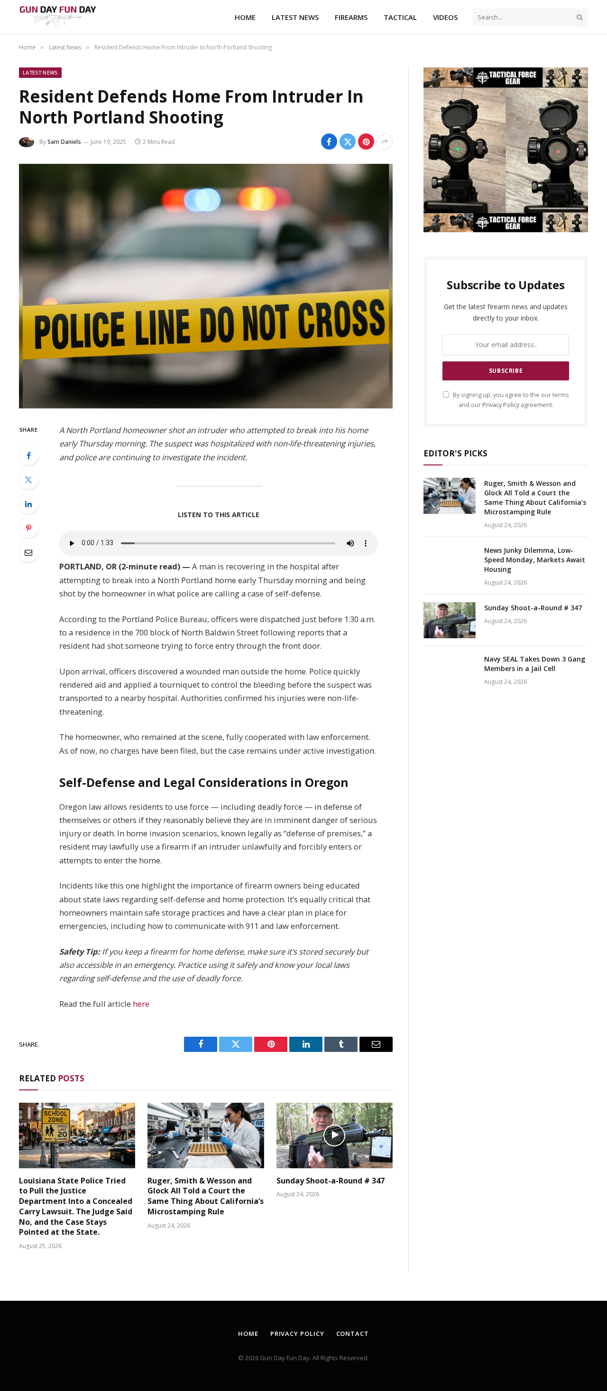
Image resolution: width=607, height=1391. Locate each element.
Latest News (295, 17)
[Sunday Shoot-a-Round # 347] (334, 1135)
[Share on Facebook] (329, 141)
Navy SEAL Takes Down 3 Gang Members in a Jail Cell (534, 663)
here (141, 1003)
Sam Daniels (64, 142)
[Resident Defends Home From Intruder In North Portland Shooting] (206, 286)
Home (245, 17)
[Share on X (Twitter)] (348, 141)
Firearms (351, 17)
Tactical (400, 17)
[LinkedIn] (28, 503)
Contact (352, 1333)
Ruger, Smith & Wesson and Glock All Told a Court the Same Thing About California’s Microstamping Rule (205, 1196)
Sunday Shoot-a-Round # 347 (330, 1181)
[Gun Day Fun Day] (57, 17)
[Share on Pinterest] (366, 141)
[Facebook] (28, 455)
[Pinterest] (28, 528)
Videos (445, 17)
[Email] (28, 552)
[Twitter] (28, 479)
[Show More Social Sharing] (385, 141)
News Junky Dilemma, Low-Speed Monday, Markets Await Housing (534, 560)
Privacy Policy (500, 405)
